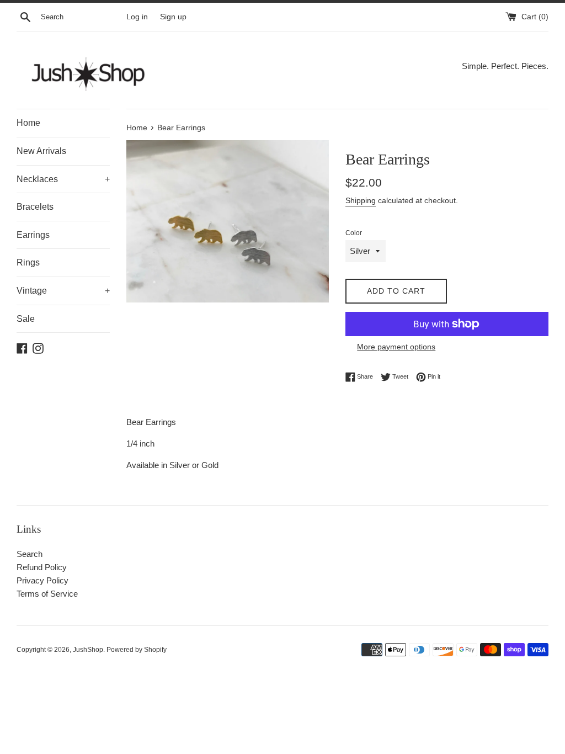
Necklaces (63, 179)
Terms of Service (47, 593)
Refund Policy (42, 567)
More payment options (396, 346)
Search (29, 554)
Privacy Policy (42, 580)
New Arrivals (41, 151)
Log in (137, 17)
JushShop (88, 650)
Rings (28, 262)
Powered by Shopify (136, 650)
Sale (26, 318)
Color (353, 233)
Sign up (173, 17)
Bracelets (35, 206)
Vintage (63, 290)
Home (28, 123)
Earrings (33, 235)
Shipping (360, 200)
